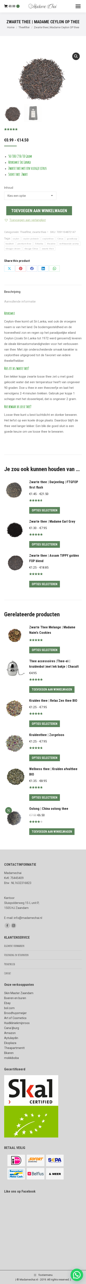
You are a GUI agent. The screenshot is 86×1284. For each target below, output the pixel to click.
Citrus (60, 239)
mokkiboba (11, 1058)
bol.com (9, 1008)
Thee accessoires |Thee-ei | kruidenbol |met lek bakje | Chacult (54, 663)
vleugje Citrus (31, 248)
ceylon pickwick (31, 239)
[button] (76, 56)
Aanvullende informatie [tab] (20, 301)
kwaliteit (10, 244)
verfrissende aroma (69, 244)
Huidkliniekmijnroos (17, 1023)
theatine (51, 244)
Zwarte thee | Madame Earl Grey (52, 521)
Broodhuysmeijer (15, 1013)
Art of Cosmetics (15, 1018)
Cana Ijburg (11, 1028)
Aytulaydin (11, 1038)
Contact (7, 973)
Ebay (7, 1003)
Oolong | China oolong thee (48, 809)
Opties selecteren (44, 510)
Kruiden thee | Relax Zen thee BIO (53, 701)
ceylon (16, 239)
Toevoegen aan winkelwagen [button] (52, 689)
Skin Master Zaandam (18, 993)
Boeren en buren (15, 998)
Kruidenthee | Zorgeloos (46, 735)
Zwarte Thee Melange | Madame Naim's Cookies (52, 630)
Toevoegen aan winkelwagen (39, 210)
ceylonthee (48, 239)
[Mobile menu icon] (78, 6)
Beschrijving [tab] (12, 292)
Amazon (10, 1033)
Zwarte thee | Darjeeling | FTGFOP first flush (53, 484)
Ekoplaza (10, 1043)
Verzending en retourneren (16, 955)
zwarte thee (39, 232)
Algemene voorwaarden (14, 946)
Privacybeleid (9, 964)
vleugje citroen (13, 248)
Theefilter (25, 232)
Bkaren (9, 1053)
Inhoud (8, 187)
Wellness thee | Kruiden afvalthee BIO (53, 771)
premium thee (25, 244)
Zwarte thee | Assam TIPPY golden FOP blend (54, 558)
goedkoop (72, 239)
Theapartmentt (14, 1048)
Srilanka (39, 244)
